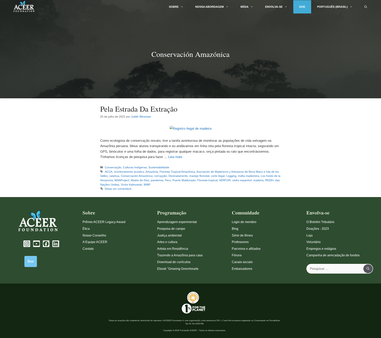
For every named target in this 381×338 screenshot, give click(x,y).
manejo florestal (199, 175)
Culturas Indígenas (135, 167)
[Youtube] (36, 243)
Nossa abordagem (209, 6)
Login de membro (244, 222)
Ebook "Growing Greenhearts (177, 268)
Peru (168, 180)
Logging (231, 175)
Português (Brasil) (332, 6)
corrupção (160, 175)
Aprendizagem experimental (177, 222)
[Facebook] (46, 243)
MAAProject (121, 180)
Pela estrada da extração (138, 109)
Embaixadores (242, 268)
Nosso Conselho (94, 235)
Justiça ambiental (169, 235)
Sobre (174, 6)
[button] (365, 6)
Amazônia (151, 171)
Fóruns (237, 255)
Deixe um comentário (118, 188)
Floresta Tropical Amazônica (177, 171)
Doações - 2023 (317, 228)
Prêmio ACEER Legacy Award (104, 222)
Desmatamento (178, 175)
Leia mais (175, 157)
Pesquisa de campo (171, 228)
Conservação (113, 167)
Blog (235, 228)
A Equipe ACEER (95, 242)
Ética (86, 228)
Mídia (244, 6)
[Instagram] (26, 243)
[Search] (368, 268)
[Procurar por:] (335, 268)
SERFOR (225, 180)
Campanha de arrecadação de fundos (333, 255)
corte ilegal (218, 175)
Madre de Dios (140, 180)
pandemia (157, 180)
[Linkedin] (55, 243)
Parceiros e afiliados (246, 248)
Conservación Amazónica (137, 175)
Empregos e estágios (321, 248)
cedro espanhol (242, 180)
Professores (240, 242)
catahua (114, 175)
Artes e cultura (167, 242)
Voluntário (313, 242)
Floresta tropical (207, 180)
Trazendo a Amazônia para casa (180, 255)
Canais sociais (242, 262)
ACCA (108, 171)
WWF (147, 184)
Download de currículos (173, 262)
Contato (88, 248)
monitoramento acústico (129, 171)
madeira (258, 180)
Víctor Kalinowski (131, 184)
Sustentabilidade (158, 167)
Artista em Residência (172, 248)
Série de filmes (242, 235)
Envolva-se (274, 6)
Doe (302, 6)
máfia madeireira (248, 175)
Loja (309, 235)
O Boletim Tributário (320, 222)
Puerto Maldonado (184, 180)
